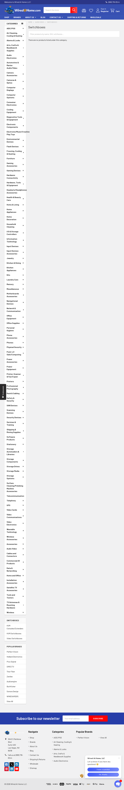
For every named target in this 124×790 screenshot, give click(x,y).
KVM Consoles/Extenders (15, 627)
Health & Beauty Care (14, 198)
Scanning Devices (11, 411)
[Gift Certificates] (84, 10)
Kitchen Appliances (11, 268)
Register (105, 11)
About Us (29, 17)
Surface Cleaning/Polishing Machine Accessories (15, 487)
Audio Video (12, 549)
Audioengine (12, 681)
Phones (10, 342)
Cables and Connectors (12, 554)
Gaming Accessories (12, 164)
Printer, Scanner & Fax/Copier (14, 375)
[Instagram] (17, 764)
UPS (8, 505)
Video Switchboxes (14, 638)
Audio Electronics (11, 56)
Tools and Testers (11, 596)
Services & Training (11, 423)
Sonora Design (12, 691)
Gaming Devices (13, 170)
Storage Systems (10, 477)
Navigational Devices (12, 302)
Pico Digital (11, 661)
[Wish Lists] (91, 10)
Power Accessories (12, 360)
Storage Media (13, 471)
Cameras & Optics (11, 81)
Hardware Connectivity (12, 176)
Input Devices (12, 246)
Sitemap (33, 768)
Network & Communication (14, 309)
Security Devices (14, 417)
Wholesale (95, 17)
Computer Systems (11, 96)
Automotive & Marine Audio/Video (13, 65)
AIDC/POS (11, 28)
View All (10, 701)
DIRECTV (10, 666)
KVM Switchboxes (14, 633)
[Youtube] (17, 769)
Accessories (12, 544)
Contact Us (55, 17)
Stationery (11, 444)
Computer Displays (11, 88)
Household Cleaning (11, 225)
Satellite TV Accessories (12, 588)
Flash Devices (13, 146)
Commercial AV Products (13, 562)
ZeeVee (10, 676)
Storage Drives (13, 466)
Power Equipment (11, 368)
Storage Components (12, 460)
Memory (10, 284)
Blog (43, 17)
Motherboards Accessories (13, 294)
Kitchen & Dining (14, 263)
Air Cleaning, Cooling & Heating (14, 34)
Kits (8, 275)
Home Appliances (11, 210)
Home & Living (13, 205)
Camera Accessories (12, 74)
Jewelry (10, 258)
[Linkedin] (11, 769)
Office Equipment (11, 317)
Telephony (11, 500)
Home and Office (14, 575)
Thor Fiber (11, 671)
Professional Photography (12, 387)
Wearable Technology (12, 530)
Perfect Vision (12, 652)
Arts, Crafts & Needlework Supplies (13, 48)
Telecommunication (15, 496)
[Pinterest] (6, 769)
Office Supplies (13, 323)
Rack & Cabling (13, 393)
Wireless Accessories (12, 538)
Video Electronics (11, 523)
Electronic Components (12, 125)
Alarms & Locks (13, 40)
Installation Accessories (12, 581)
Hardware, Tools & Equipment (14, 183)
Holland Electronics (14, 656)
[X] (11, 764)
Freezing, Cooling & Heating (14, 152)
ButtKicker (11, 686)
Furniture (11, 158)
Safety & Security (10, 399)
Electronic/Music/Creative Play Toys (16, 133)
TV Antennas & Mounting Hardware (13, 605)
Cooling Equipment (11, 111)
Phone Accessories (12, 336)
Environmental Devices (13, 140)
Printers (10, 381)
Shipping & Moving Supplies (14, 430)
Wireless (10, 612)
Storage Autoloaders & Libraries (13, 451)
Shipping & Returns (76, 17)
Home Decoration (11, 218)
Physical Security (14, 347)
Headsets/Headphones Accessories (16, 191)
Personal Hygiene (10, 329)
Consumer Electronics (11, 103)
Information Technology (12, 240)
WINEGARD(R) (12, 696)
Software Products (11, 438)
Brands (17, 17)
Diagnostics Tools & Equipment (14, 118)
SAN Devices (12, 405)
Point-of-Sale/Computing (14, 353)
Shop (6, 17)
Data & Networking (12, 569)
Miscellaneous (13, 289)
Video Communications (14, 515)
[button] (112, 784)
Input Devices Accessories (12, 252)
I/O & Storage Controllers (12, 232)
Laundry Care (12, 280)
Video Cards (12, 510)
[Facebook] (6, 764)
